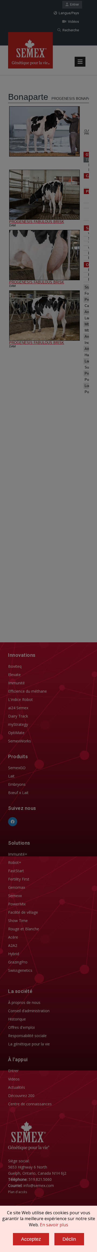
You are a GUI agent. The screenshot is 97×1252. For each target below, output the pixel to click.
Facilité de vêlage (23, 912)
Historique (17, 1019)
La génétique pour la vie (29, 1043)
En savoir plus (54, 1225)
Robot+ (14, 862)
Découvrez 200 (21, 1095)
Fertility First (18, 879)
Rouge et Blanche (23, 928)
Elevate (14, 674)
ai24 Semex (18, 707)
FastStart (16, 870)
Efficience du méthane (27, 691)
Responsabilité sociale (27, 1035)
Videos (14, 1079)
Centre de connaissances (30, 1103)
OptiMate (16, 732)
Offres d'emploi (21, 1027)
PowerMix (17, 903)
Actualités (16, 1087)
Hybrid (13, 953)
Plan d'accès (17, 1192)
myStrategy (18, 724)
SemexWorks (19, 740)
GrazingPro (17, 962)
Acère (13, 937)
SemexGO (17, 767)
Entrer (73, 4)
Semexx (15, 895)
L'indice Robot (20, 699)
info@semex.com (38, 1185)
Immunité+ (17, 854)
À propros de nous (24, 1002)
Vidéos (72, 22)
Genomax (16, 887)
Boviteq (15, 666)
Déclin (69, 1239)
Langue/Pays (68, 13)
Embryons (17, 784)
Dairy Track (18, 716)
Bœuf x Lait (18, 792)
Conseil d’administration (29, 1010)
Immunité (16, 682)
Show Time (18, 920)
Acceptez (31, 1239)
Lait (11, 776)
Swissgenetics (20, 970)
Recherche (70, 30)
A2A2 (12, 945)
